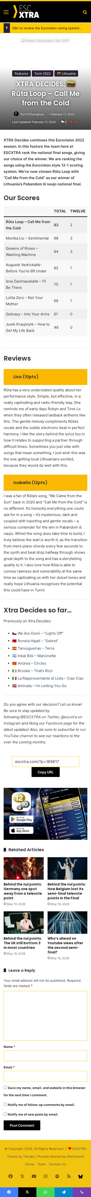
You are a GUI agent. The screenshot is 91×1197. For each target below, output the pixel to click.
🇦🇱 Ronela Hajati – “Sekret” (35, 640)
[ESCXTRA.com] (26, 12)
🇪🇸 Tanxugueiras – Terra (33, 648)
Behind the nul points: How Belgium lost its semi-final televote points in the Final (67, 891)
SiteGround (75, 1156)
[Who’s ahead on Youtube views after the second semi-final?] (68, 922)
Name (9, 1047)
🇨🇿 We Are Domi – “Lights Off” (37, 633)
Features (21, 73)
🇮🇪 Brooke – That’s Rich (32, 670)
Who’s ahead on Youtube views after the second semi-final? (65, 945)
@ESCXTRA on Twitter (39, 717)
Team (42, 1164)
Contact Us (57, 1164)
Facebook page (59, 723)
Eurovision (45, 40)
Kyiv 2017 (62, 40)
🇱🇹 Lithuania (66, 73)
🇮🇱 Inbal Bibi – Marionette (34, 655)
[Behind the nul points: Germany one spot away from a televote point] (24, 868)
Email (9, 1067)
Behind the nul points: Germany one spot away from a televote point (23, 891)
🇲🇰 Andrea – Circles (29, 663)
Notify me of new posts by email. (33, 1114)
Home (29, 40)
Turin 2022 (42, 73)
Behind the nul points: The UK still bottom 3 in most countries (23, 943)
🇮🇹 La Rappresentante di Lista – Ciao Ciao (47, 678)
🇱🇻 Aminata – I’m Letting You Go (39, 685)
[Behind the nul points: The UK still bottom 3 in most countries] (24, 922)
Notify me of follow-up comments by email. (41, 1105)
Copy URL (46, 772)
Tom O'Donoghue (32, 114)
